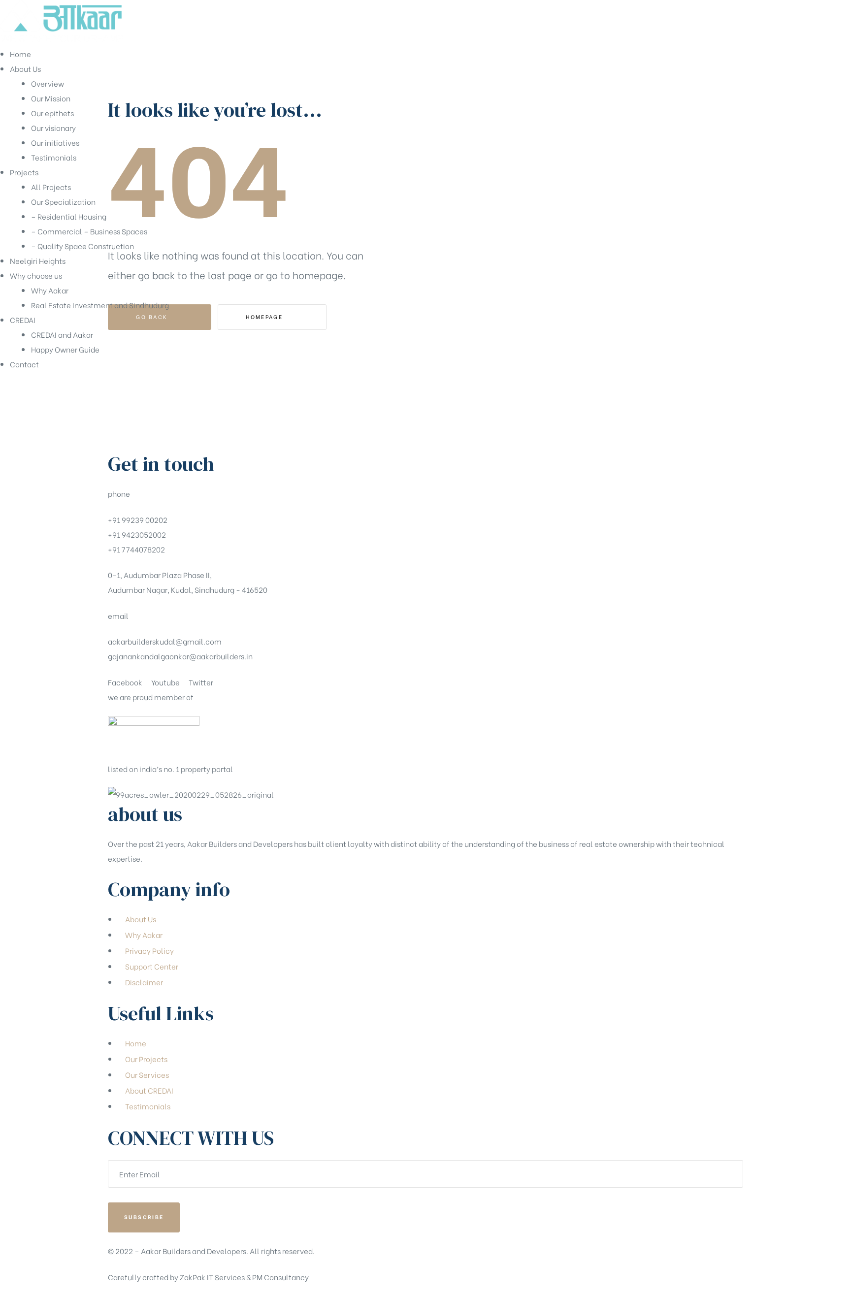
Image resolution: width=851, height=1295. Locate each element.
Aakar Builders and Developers (193, 1250)
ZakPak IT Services (212, 1276)
